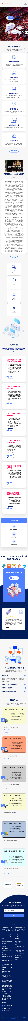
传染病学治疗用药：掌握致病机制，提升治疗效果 (19, 942)
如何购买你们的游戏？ (7, 686)
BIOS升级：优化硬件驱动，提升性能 (20, 953)
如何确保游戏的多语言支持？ (9, 690)
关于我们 (11, 18)
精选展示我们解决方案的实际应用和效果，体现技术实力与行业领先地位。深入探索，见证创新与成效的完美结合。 (14, 350)
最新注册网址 (5, 947)
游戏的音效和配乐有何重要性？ (9, 683)
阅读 (11, 376)
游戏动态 (4, 945)
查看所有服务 (14, 150)
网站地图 (4, 953)
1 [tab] (10, 631)
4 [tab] (16, 631)
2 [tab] (12, 631)
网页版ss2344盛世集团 (7, 940)
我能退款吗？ (5, 674)
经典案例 (4, 942)
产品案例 (18, 18)
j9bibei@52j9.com (7, 1009)
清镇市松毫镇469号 (8, 1004)
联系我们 (14, 577)
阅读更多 (14, 257)
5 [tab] (18, 631)
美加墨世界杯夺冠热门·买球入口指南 (7, 991)
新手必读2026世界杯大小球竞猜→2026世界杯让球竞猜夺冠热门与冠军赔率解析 (7, 996)
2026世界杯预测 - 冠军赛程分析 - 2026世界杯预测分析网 (7, 980)
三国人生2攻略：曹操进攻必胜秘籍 (19, 949)
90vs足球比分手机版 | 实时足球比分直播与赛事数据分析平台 (6, 975)
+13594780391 (7, 1007)
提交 (14, 914)
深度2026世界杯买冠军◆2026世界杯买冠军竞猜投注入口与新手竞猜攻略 (7, 986)
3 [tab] (14, 631)
